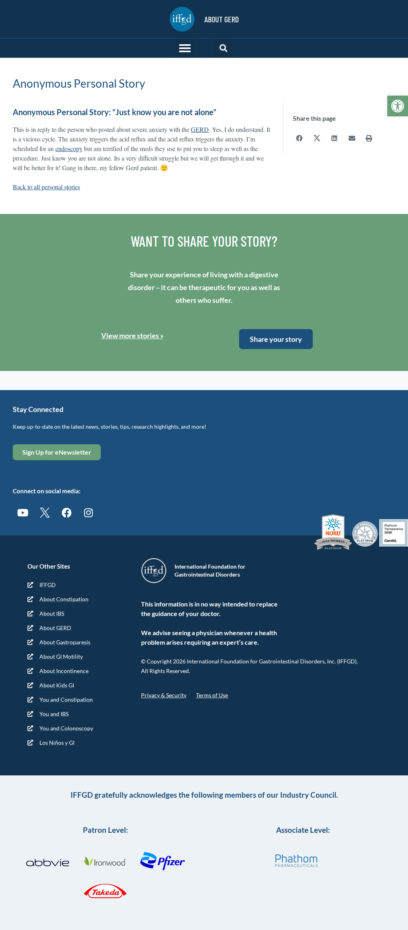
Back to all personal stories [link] (46, 186)
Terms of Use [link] (212, 695)
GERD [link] (200, 129)
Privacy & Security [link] (163, 695)
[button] (184, 48)
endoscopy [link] (68, 148)
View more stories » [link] (132, 335)
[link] (397, 106)
